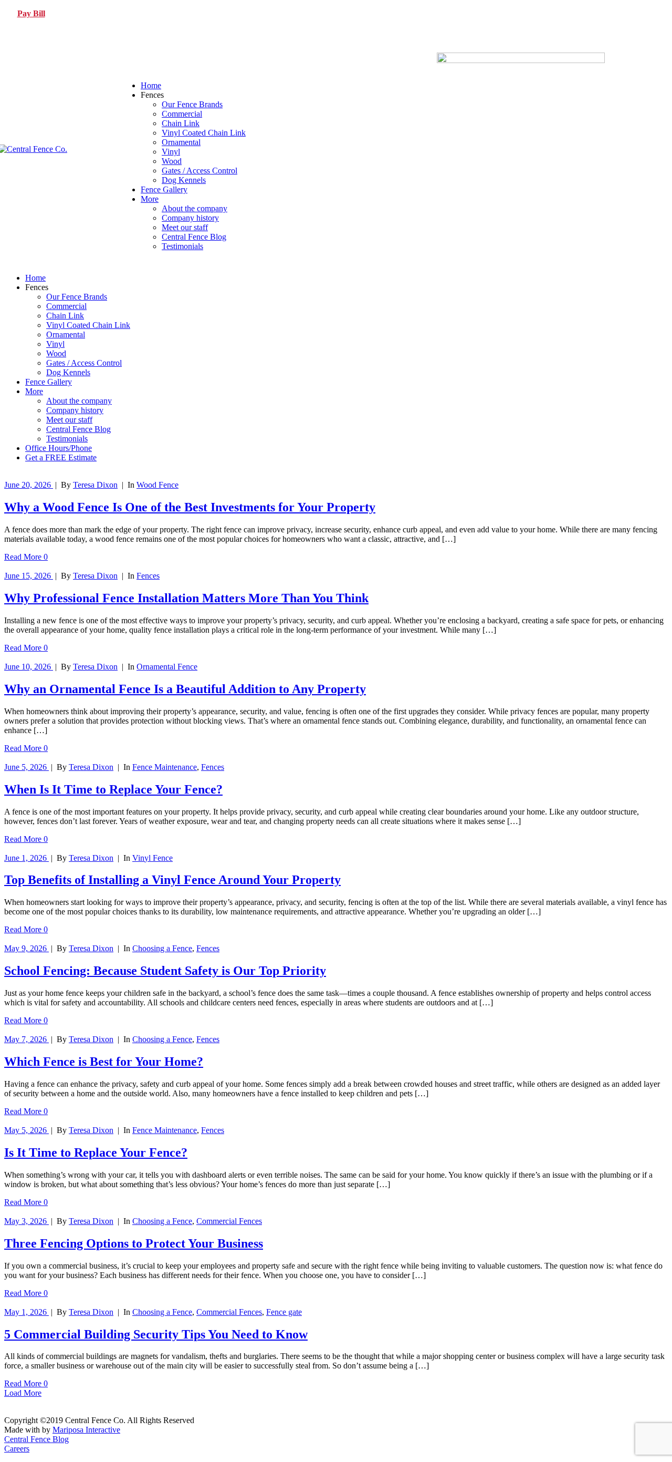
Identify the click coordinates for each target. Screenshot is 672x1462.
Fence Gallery (164, 189)
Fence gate (284, 1311)
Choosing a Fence (162, 948)
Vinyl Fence (152, 857)
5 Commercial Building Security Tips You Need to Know (156, 1334)
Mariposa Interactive (86, 1429)
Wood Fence (157, 484)
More (150, 198)
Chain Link (181, 123)
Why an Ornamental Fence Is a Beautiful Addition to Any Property (185, 689)
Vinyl (171, 151)
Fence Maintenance (164, 767)
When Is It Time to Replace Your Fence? (113, 789)
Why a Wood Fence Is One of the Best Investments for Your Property (189, 507)
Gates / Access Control (199, 170)
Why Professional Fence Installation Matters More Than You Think (186, 598)
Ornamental (181, 142)
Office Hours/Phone (58, 448)
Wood (172, 161)
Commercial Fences (229, 1221)
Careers (16, 1448)
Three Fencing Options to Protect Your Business (133, 1243)
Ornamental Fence (166, 666)
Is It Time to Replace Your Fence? (95, 1152)
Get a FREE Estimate (61, 457)
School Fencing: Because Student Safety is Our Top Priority (165, 970)
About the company (194, 208)
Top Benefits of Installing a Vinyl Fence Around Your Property (172, 880)
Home (151, 85)
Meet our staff (185, 227)
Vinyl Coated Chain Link (204, 132)
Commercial (182, 113)
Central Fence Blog (194, 236)
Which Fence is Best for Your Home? (103, 1061)
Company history (190, 217)
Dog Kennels (184, 180)
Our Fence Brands (192, 104)
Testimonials (182, 246)
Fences (148, 575)
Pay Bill (31, 13)
